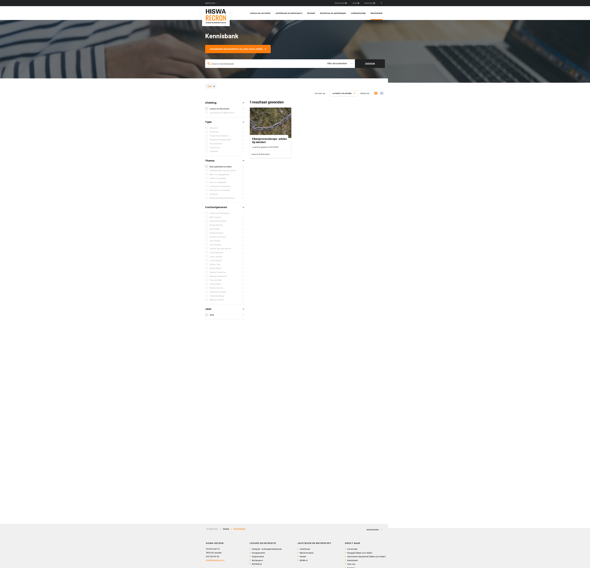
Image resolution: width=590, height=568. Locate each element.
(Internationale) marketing (227, 198)
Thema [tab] (209, 160)
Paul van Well (227, 280)
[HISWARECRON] (216, 16)
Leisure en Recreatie (227, 108)
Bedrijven (340, 3)
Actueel (311, 13)
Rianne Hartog (227, 287)
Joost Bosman (227, 252)
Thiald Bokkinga (227, 295)
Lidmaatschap (358, 13)
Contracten (227, 147)
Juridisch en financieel (227, 186)
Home (226, 529)
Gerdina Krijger (227, 232)
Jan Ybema (227, 240)
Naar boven (373, 530)
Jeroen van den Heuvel (227, 248)
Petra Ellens (227, 284)
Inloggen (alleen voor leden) (359, 552)
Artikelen (227, 151)
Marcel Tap (227, 264)
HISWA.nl (304, 560)
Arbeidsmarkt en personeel (227, 170)
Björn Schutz (227, 217)
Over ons (368, 3)
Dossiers (227, 127)
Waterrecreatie (306, 552)
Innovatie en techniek (227, 190)
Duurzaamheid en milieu (227, 166)
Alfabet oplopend (342, 93)
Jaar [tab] (208, 309)
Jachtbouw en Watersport (227, 112)
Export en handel (227, 178)
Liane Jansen (227, 256)
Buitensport (257, 560)
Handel (303, 556)
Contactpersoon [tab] (216, 207)
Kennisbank (376, 13)
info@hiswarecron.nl (215, 560)
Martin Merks (227, 268)
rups (211, 86)
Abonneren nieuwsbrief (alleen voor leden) (236, 49)
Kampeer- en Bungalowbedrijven (267, 549)
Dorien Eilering (227, 225)
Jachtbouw (305, 549)
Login (354, 3)
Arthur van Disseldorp (227, 213)
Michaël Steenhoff (227, 276)
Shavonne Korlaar (227, 291)
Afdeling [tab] (210, 103)
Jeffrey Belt (227, 244)
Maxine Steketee (227, 272)
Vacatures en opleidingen (333, 13)
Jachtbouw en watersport (288, 13)
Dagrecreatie (258, 556)
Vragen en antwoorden (227, 139)
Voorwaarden (227, 143)
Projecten (227, 131)
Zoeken (370, 63)
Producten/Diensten (227, 135)
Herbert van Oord (227, 236)
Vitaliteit (227, 194)
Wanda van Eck (227, 299)
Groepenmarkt (258, 552)
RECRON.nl (257, 564)
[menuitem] (260, 13)
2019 (227, 315)
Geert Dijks (227, 228)
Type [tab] (208, 122)
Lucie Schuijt (227, 260)
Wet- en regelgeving (227, 174)
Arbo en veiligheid (227, 182)
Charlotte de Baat (227, 221)
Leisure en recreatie (260, 13)
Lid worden (352, 549)
